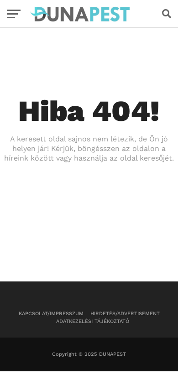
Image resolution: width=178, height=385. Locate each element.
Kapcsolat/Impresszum (51, 314)
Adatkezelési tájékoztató (92, 321)
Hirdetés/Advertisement (125, 314)
